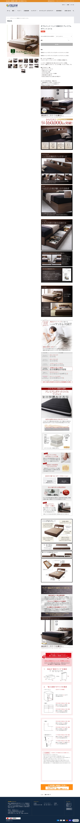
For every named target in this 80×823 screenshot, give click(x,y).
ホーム (8, 10)
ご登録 (68, 4)
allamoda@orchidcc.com (68, 1)
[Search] (73, 11)
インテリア (33, 10)
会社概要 (35, 803)
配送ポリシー (56, 804)
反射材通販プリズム (9, 820)
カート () (72, 4)
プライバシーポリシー (47, 803)
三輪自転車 (26, 10)
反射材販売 (59, 10)
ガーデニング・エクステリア (46, 10)
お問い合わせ (68, 10)
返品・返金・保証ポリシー (48, 804)
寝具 (13, 10)
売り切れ (56, 44)
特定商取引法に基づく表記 (38, 804)
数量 (41, 40)
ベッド (19, 10)
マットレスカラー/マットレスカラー (47, 36)
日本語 (15, 818)
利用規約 (55, 803)
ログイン (63, 4)
